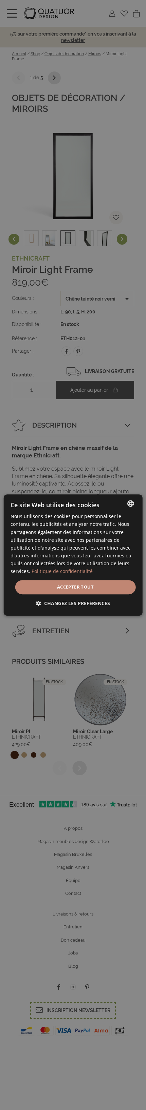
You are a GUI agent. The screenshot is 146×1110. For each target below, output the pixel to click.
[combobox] (130, 503)
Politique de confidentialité (62, 571)
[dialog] (73, 555)
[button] (73, 603)
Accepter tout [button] (75, 587)
